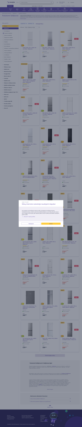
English (23, 202)
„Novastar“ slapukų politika (29, 216)
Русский (26, 202)
